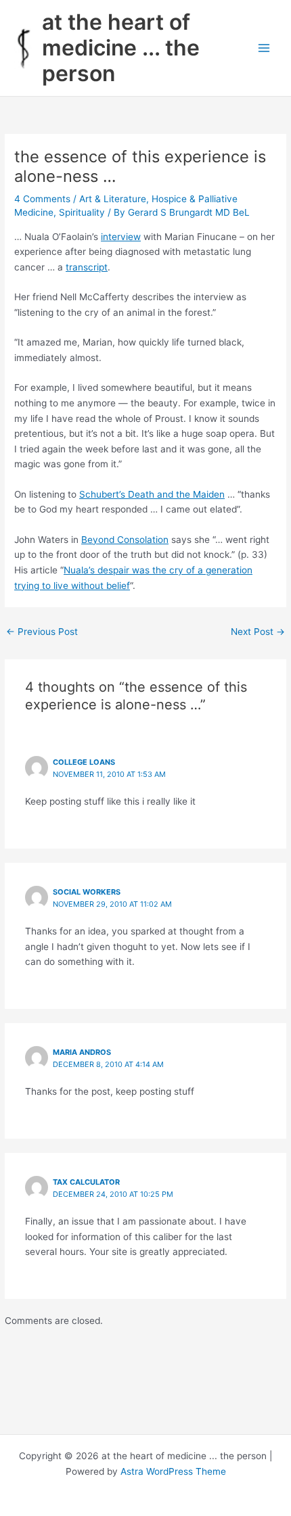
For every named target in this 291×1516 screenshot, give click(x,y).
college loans (84, 762)
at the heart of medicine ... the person (121, 48)
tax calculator (86, 1182)
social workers (86, 892)
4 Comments (42, 198)
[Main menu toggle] (264, 48)
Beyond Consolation (125, 539)
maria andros (82, 1052)
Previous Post (42, 631)
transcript (87, 267)
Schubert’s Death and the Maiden (152, 494)
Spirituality (82, 212)
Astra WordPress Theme (173, 1471)
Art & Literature (112, 198)
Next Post (258, 631)
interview (121, 236)
